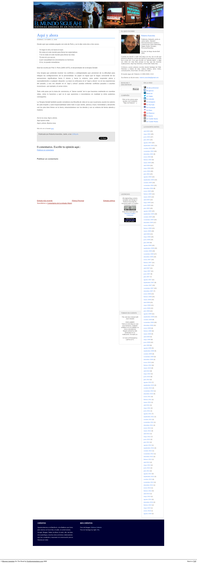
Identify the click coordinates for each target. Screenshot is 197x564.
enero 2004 (147, 157)
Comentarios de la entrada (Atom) (59, 203)
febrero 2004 (148, 159)
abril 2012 (147, 433)
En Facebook (150, 107)
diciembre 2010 (148, 393)
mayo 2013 (147, 465)
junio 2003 (147, 137)
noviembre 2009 (149, 356)
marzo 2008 (147, 299)
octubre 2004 (148, 182)
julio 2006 (147, 242)
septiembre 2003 (149, 145)
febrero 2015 (148, 505)
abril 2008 (147, 302)
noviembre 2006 (149, 254)
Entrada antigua (109, 201)
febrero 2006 (148, 228)
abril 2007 (147, 268)
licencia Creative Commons (130, 214)
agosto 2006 (148, 245)
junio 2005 (147, 205)
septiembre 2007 (149, 282)
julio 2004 (147, 174)
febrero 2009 (148, 331)
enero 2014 (147, 488)
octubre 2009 (148, 354)
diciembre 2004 (148, 188)
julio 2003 (147, 139)
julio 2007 (147, 276)
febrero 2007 (148, 262)
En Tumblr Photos (152, 121)
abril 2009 (147, 336)
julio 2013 (147, 471)
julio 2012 (147, 442)
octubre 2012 (148, 451)
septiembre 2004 (149, 180)
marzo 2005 (147, 197)
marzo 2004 (147, 162)
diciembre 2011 (148, 425)
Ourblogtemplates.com (35, 561)
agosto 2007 (148, 279)
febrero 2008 (148, 296)
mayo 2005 (147, 202)
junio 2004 (147, 171)
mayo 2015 (147, 508)
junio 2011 (147, 411)
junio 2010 (147, 376)
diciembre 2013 (148, 485)
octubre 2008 (148, 319)
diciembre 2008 (148, 325)
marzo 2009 (147, 334)
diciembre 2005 (148, 222)
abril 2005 (147, 199)
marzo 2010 (147, 368)
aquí (52, 128)
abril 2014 (147, 493)
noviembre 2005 (149, 219)
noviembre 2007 (149, 288)
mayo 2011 (147, 408)
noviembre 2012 (149, 453)
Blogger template (8, 561)
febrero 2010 (148, 365)
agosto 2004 (148, 177)
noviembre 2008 (149, 322)
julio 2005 (147, 208)
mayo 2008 (147, 305)
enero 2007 (147, 259)
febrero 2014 (148, 491)
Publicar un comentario (45, 150)
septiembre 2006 (149, 248)
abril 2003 (147, 131)
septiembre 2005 (149, 214)
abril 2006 (147, 234)
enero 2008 (147, 294)
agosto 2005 (148, 211)
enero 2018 (147, 511)
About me (149, 93)
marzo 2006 (147, 231)
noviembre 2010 (149, 391)
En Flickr (149, 110)
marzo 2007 (147, 265)
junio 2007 (147, 274)
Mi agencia (149, 90)
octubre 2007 (148, 285)
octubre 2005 (148, 217)
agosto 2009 (148, 348)
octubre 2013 (148, 479)
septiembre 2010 (149, 385)
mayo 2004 (147, 168)
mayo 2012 (147, 436)
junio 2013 (147, 468)
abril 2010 (147, 371)
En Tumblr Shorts (152, 119)
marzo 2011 (147, 402)
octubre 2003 (148, 148)
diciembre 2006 (148, 256)
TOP (194, 561)
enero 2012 (147, 428)
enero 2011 (147, 396)
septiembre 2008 (149, 316)
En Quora (149, 116)
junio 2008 (147, 308)
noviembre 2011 (149, 422)
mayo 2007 (147, 271)
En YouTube (150, 105)
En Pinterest (150, 113)
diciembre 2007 (148, 291)
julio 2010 (147, 379)
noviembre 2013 (149, 482)
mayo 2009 (147, 339)
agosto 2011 (147, 413)
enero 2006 (147, 225)
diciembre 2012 (148, 456)
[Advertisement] (129, 149)
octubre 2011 (148, 419)
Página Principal (78, 201)
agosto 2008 (148, 314)
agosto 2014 (148, 499)
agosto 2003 (148, 142)
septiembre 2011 (149, 416)
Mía (98, 530)
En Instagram (150, 102)
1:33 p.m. (75, 134)
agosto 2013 (148, 473)
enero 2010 (147, 362)
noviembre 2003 (149, 151)
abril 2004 (147, 165)
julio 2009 (147, 345)
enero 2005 (147, 191)
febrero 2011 (148, 399)
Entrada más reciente (45, 201)
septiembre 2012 (149, 448)
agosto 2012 (148, 445)
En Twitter (149, 96)
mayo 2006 (147, 237)
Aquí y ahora (47, 35)
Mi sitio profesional (152, 88)
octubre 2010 (148, 388)
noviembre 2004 (149, 185)
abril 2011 (147, 405)
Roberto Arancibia (148, 36)
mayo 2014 (147, 496)
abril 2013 (147, 462)
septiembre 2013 (149, 476)
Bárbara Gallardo (96, 527)
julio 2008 (147, 311)
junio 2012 (147, 439)
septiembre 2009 (149, 351)
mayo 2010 (147, 374)
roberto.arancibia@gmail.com (149, 77)
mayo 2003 (147, 134)
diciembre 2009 (148, 359)
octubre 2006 (148, 251)
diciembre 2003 (148, 154)
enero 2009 (147, 328)
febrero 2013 (148, 459)
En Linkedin (150, 99)
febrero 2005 (148, 194)
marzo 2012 (147, 431)
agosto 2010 (148, 382)
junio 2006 (147, 239)
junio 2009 (147, 342)
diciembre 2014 (148, 502)
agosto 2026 (148, 513)
